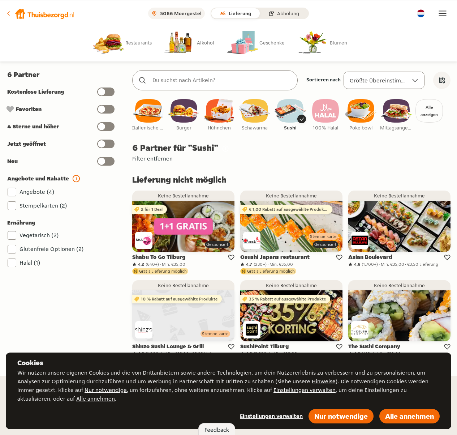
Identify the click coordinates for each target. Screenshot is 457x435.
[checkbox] (148, 115)
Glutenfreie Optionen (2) (52, 249)
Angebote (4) (37, 192)
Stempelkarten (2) (43, 205)
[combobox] (222, 80)
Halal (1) (30, 262)
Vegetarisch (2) (39, 235)
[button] (40, 13)
